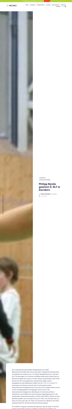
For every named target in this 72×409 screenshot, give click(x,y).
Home (27, 5)
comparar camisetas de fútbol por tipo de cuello (36, 406)
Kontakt (58, 6)
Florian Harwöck (45, 194)
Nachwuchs (42, 177)
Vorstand (63, 5)
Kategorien (33, 5)
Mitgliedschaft (41, 5)
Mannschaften (55, 5)
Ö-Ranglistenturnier (45, 179)
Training (48, 5)
